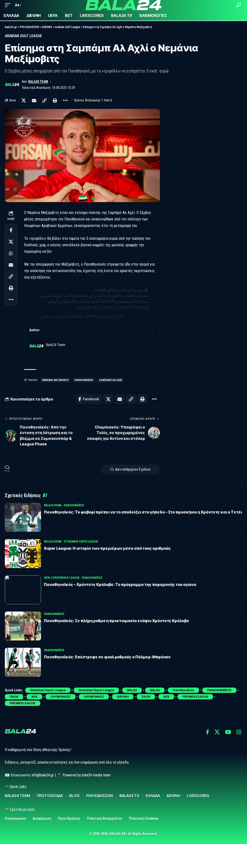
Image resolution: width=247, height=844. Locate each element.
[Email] (34, 100)
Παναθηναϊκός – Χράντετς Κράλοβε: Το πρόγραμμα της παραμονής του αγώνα (120, 584)
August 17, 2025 (111, 316)
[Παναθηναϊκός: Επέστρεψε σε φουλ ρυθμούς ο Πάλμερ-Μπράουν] (23, 662)
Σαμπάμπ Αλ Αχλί (110, 380)
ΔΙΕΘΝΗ (123, 696)
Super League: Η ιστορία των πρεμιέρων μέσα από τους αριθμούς (107, 548)
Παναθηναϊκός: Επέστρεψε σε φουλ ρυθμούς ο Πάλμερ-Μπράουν (107, 656)
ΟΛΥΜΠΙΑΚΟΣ (60, 696)
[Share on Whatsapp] (11, 253)
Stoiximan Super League (81, 541)
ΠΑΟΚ (14, 696)
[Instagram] (238, 732)
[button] (9, 5)
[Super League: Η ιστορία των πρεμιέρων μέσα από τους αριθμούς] (23, 553)
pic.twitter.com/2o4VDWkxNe (121, 307)
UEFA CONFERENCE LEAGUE (62, 577)
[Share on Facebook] (11, 230)
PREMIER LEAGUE (195, 696)
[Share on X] (23, 100)
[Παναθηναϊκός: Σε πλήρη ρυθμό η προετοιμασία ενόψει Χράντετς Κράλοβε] (23, 626)
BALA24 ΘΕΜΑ (53, 505)
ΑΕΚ (34, 696)
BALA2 (132, 690)
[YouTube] (228, 732)
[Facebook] (207, 732)
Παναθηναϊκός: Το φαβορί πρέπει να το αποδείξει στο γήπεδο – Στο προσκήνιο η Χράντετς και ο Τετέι (143, 512)
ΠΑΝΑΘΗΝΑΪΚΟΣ (74, 505)
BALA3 (155, 690)
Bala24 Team (38, 82)
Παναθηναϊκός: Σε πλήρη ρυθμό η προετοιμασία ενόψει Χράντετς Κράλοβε (116, 620)
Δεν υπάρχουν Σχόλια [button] (132, 469)
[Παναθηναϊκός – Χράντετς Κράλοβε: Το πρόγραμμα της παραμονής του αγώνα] (23, 589)
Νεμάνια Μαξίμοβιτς (55, 380)
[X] (217, 732)
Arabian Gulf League (23, 36)
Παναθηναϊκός (84, 380)
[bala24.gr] (123, 5)
